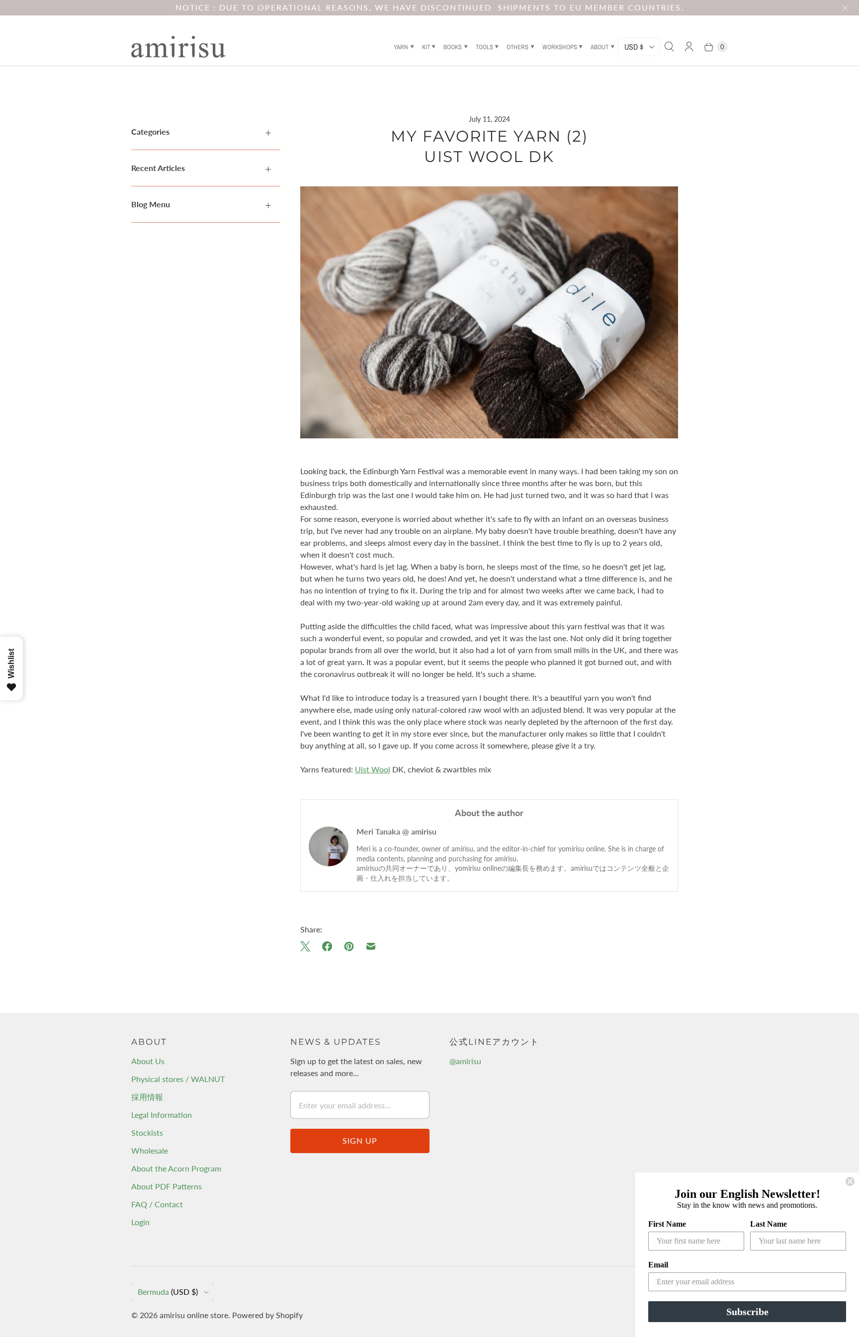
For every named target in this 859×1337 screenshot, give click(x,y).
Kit (426, 47)
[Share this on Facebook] (327, 946)
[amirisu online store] (178, 47)
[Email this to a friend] (371, 946)
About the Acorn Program (176, 1168)
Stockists (147, 1132)
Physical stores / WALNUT (178, 1079)
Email (658, 1264)
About (599, 47)
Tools (484, 47)
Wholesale (149, 1150)
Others (517, 47)
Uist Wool (372, 769)
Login (140, 1222)
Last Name (768, 1224)
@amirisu (465, 1061)
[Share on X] (308, 946)
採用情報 (147, 1096)
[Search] (669, 47)
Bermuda (168, 1291)
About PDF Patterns (166, 1186)
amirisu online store (194, 1315)
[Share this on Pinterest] (349, 946)
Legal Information (161, 1114)
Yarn (401, 47)
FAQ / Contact (157, 1204)
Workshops (559, 47)
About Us (148, 1061)
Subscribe (747, 1311)
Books (452, 47)
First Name (667, 1224)
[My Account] (689, 47)
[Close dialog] (850, 1181)
